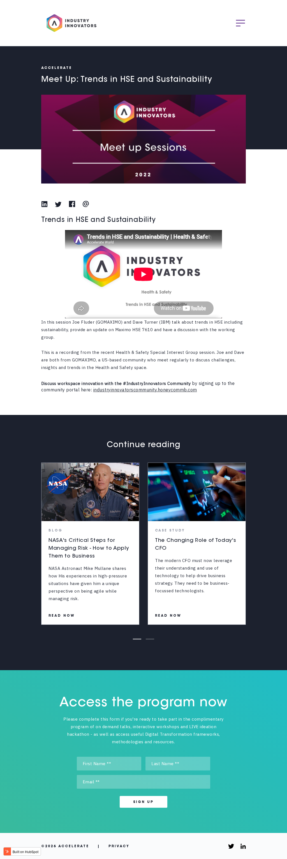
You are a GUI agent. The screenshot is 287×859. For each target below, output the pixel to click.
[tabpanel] (90, 544)
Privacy (118, 846)
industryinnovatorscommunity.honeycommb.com (145, 390)
